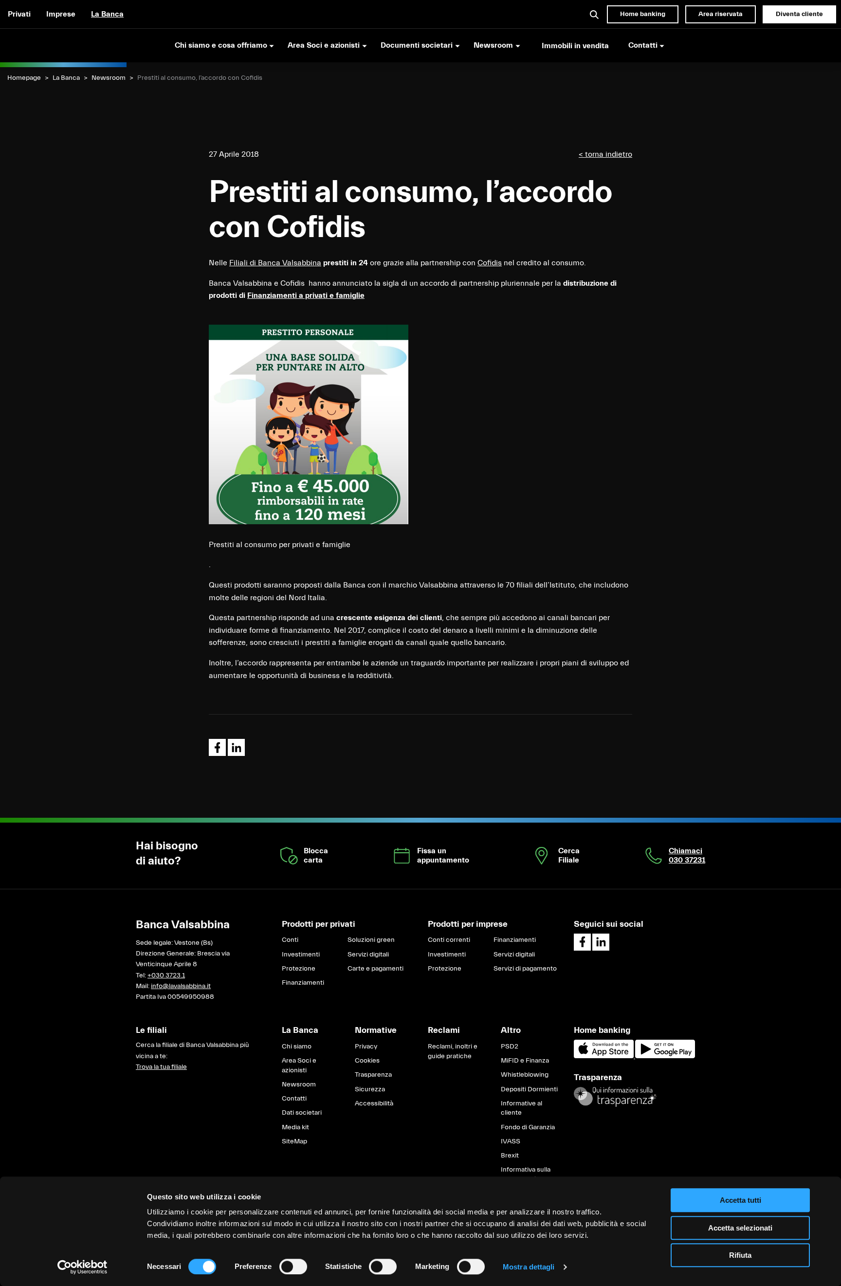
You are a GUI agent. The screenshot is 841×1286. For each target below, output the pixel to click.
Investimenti (301, 954)
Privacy (366, 1046)
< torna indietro (605, 154)
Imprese (60, 14)
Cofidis (489, 262)
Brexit (510, 1155)
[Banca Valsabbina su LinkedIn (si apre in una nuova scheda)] (600, 942)
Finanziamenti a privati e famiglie (306, 295)
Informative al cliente (521, 1108)
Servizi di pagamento (525, 969)
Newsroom (108, 78)
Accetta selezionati (740, 1228)
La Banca (107, 14)
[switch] (293, 1266)
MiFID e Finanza (525, 1061)
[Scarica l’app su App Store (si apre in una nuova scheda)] (604, 1056)
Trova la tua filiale (161, 1067)
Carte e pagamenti (375, 969)
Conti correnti (449, 940)
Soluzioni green (371, 940)
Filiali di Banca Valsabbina (275, 262)
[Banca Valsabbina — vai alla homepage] (63, 45)
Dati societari (302, 1113)
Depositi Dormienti (529, 1089)
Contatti (294, 1098)
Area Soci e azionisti (299, 1065)
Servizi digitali (368, 954)
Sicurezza (370, 1089)
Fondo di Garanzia (528, 1127)
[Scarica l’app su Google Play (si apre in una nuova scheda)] (665, 1056)
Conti (290, 940)
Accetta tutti (740, 1200)
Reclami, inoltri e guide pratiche (452, 1051)
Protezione (298, 969)
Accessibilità (374, 1103)
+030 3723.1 (166, 975)
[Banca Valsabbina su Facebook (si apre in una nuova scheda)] (582, 942)
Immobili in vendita (575, 45)
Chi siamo (296, 1046)
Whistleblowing (524, 1075)
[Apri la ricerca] (594, 14)
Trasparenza (373, 1075)
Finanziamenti (303, 983)
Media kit (295, 1127)
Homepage (24, 78)
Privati (19, 14)
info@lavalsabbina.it (181, 986)
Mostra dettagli (529, 1267)
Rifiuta (740, 1255)
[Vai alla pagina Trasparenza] (615, 1097)
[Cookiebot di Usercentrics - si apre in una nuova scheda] (82, 1267)
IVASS (510, 1141)
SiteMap (294, 1141)
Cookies (367, 1061)
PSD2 (509, 1046)
